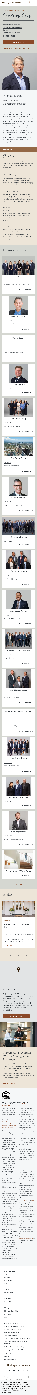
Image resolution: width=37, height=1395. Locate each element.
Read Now (8, 945)
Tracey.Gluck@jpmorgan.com (12, 426)
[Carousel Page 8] (26, 955)
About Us (7, 1283)
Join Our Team (8, 1293)
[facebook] (20, 1371)
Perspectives (8, 1280)
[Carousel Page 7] (23, 955)
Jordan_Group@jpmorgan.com (12, 618)
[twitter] (15, 1371)
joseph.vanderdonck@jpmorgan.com (14, 726)
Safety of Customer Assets (12, 1329)
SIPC (32, 1201)
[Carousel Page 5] (18, 955)
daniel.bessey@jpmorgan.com (12, 579)
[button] (35, 1381)
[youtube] (27, 1371)
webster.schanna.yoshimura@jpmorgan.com (16, 284)
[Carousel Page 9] (29, 955)
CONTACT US (18, 42)
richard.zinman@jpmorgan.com (13, 697)
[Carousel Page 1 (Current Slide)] (7, 955)
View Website (25, 290)
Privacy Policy (6, 1393)
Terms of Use (22, 1377)
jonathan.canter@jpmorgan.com (13, 324)
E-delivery (7, 1356)
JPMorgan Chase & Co (11, 1311)
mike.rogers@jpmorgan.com (14, 104)
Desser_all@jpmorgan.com (11, 765)
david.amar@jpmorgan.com (11, 465)
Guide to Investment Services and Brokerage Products (9, 1125)
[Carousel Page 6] (21, 955)
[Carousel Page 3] (13, 955)
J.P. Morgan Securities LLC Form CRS (8, 1121)
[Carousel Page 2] (10, 955)
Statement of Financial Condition (14, 1326)
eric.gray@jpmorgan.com (11, 658)
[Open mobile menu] (34, 2)
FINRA (26, 1201)
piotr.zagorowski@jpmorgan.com (13, 839)
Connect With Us (9, 1302)
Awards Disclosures (10, 1359)
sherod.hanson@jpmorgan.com (13, 505)
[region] (18, 972)
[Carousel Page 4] (15, 955)
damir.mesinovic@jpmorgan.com (13, 352)
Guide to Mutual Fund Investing (14, 1347)
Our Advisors (8, 1277)
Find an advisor (16, 1016)
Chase (6, 1317)
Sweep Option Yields (10, 1335)
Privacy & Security (9, 1377)
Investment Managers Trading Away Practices (15, 1343)
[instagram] (24, 1371)
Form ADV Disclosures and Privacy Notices (18, 1338)
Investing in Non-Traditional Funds (15, 1350)
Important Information (26, 1238)
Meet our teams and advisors (18, 48)
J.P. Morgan (7, 1314)
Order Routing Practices (11, 1332)
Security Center (9, 1353)
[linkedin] (11, 1371)
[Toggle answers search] (29, 2)
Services (6, 1274)
